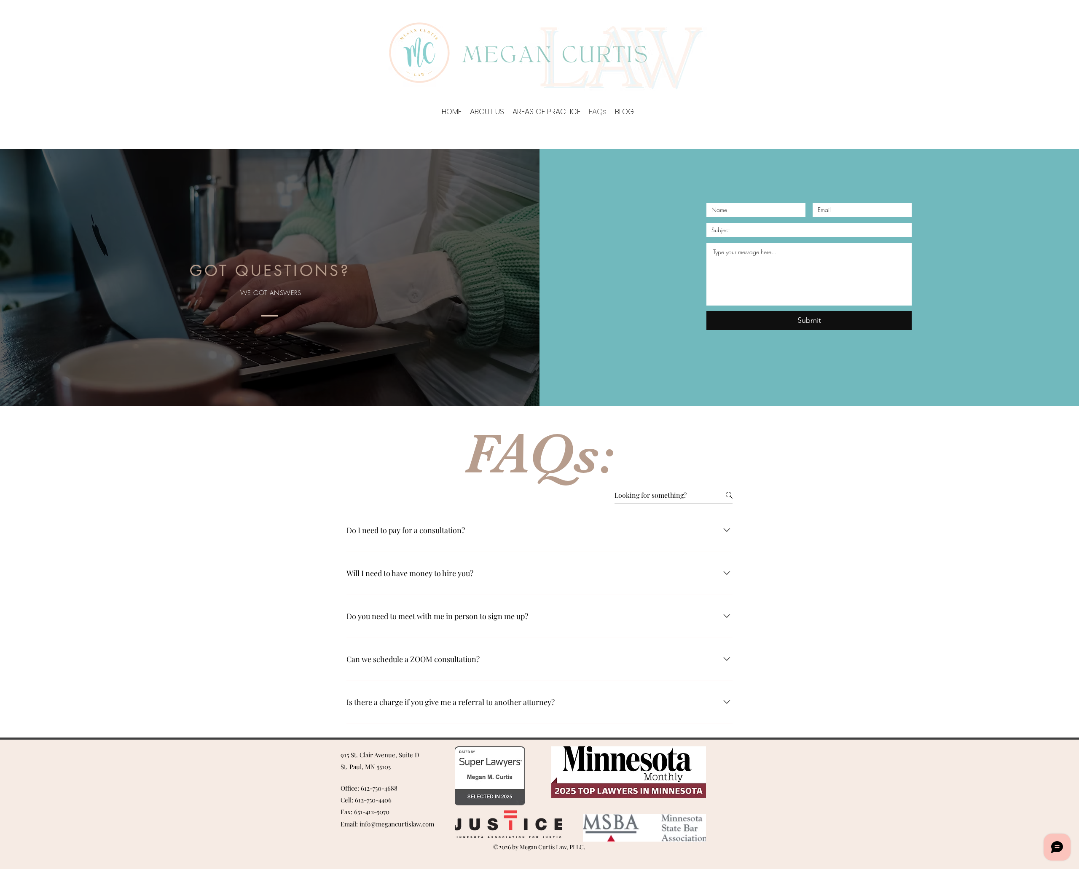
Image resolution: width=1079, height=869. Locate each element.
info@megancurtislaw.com (397, 824)
